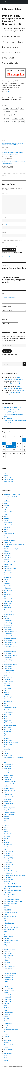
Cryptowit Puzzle (9, 586)
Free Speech (7, 688)
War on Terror (8, 1053)
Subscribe (7, 351)
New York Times (9, 834)
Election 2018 (8, 636)
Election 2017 (8, 633)
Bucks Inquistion (9, 533)
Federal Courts (8, 681)
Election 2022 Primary (10, 655)
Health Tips (7, 729)
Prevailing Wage (9, 929)
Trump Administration (11, 1029)
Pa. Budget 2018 (8, 879)
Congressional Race (10, 568)
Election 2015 (8, 627)
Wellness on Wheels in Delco (12, 407)
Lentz (5, 792)
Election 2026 (8, 668)
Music (5, 829)
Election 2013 (8, 623)
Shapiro (6, 986)
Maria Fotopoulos (9, 808)
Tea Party (7, 1008)
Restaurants (7, 951)
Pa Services (7, 877)
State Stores (7, 1001)
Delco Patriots (8, 601)
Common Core (8, 564)
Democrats (7, 605)
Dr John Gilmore (9, 614)
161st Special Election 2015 (12, 494)
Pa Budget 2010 (8, 851)
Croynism (7, 583)
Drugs (5, 616)
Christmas (7, 555)
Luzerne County (9, 803)
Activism (6, 505)
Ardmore (6, 507)
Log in (6, 475)
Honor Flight (8, 740)
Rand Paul (7, 938)
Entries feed (7, 477)
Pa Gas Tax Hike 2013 (10, 871)
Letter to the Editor (10, 797)
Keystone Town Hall (10, 781)
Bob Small (7, 527)
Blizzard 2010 (8, 523)
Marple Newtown (9, 810)
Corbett (6, 575)
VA (4, 1051)
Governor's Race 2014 (10, 707)
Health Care (7, 727)
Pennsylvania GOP (9, 895)
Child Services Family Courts (12, 549)
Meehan (6, 816)
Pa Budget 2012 (8, 855)
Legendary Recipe (9, 790)
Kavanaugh (7, 779)
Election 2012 (8, 620)
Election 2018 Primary (10, 638)
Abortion (6, 499)
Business (6, 536)
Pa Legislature (8, 873)
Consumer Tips (8, 573)
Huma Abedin (8, 744)
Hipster (6, 734)
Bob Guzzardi (8, 525)
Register (6, 473)
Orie (5, 849)
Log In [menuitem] (2, 1)
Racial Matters (8, 936)
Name (4, 217)
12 (10, 446)
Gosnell (6, 705)
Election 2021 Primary (10, 651)
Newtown (7, 836)
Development (8, 607)
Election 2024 (8, 662)
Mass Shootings (9, 814)
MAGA (6, 805)
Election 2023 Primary (10, 660)
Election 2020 (8, 644)
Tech (5, 1010)
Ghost (5, 699)
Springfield (7, 995)
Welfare (6, 1058)
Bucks (5, 531)
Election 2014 (8, 625)
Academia (7, 501)
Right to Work (8, 953)
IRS (5, 762)
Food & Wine (8, 686)
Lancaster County (9, 784)
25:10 (9, 92)
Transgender (8, 1023)
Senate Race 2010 (9, 977)
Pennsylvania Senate (10, 903)
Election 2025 (8, 666)
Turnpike (6, 1036)
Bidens (6, 516)
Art (5, 509)
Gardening (7, 694)
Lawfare (6, 786)
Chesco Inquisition (9, 540)
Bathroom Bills (8, 512)
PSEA (5, 932)
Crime (5, 581)
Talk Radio (7, 1003)
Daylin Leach (8, 590)
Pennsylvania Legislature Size (13, 901)
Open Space (7, 847)
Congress (6, 566)
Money (6, 823)
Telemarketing (8, 1012)
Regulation (7, 942)
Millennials (7, 821)
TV (4, 1038)
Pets (5, 908)
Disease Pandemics (9, 612)
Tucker (6, 1034)
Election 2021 (8, 649)
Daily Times (7, 588)
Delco (5, 597)
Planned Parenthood (10, 916)
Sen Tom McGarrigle (10, 973)
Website (4, 232)
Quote (5, 934)
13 (14, 446)
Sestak (6, 984)
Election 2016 (8, 629)
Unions (6, 1047)
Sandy (6, 964)
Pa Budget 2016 (8, 864)
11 (7, 446)
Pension (6, 905)
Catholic (6, 538)
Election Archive (9, 670)
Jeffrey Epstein (8, 764)
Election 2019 (8, 640)
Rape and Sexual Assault (11, 940)
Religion (6, 945)
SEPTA (6, 982)
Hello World (7, 731)
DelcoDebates (8, 603)
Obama (6, 838)
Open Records (8, 845)
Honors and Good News (11, 742)
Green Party (7, 710)
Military (6, 818)
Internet (6, 760)
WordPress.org (8, 481)
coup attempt (8, 577)
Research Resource (9, 949)
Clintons (6, 560)
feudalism (7, 684)
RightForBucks (8, 955)
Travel (6, 1025)
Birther (6, 520)
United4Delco (8, 1049)
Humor (6, 747)
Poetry (6, 918)
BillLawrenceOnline (11, 9)
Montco (6, 825)
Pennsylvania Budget (10, 884)
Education (7, 618)
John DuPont (8, 768)
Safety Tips (7, 958)
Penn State (7, 882)
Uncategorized (8, 1045)
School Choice (8, 969)
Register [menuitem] (7, 1)
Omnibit (6, 842)
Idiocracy (6, 753)
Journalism (7, 771)
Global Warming (9, 701)
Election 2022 (8, 653)
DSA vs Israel (20, 390)
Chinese (6, 551)
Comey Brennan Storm (11, 562)
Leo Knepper (8, 794)
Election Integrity (9, 673)
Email (4, 224)
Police (5, 921)
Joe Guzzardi (8, 766)
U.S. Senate (7, 1040)
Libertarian (7, 799)
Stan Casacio (8, 997)
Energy (6, 675)
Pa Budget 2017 (8, 866)
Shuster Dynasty (9, 990)
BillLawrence (7, 173)
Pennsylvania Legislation (11, 899)
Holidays (6, 738)
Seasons (6, 971)
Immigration (8, 755)
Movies (6, 827)
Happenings (7, 721)
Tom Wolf (7, 1014)
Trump (6, 1027)
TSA (5, 1032)
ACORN (6, 503)
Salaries (6, 960)
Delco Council (8, 599)
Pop (5, 925)
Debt (5, 592)
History (6, 736)
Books (6, 529)
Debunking (7, 594)
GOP (5, 703)
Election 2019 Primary (10, 642)
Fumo (5, 690)
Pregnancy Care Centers (11, 927)
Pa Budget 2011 (8, 853)
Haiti (5, 718)
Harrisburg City (8, 723)
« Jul (7, 459)
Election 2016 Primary (10, 631)
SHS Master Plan (9, 988)
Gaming (6, 692)
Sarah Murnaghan (9, 966)
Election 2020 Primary (10, 647)
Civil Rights (7, 557)
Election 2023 (8, 657)
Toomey (6, 1016)
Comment (5, 193)
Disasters (6, 610)
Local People (7, 801)
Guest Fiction (8, 714)
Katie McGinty (8, 777)
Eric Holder (7, 679)
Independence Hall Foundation (13, 757)
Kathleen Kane (8, 775)
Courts (6, 579)
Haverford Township (10, 725)
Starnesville (7, 999)
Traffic (6, 1021)
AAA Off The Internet (10, 496)
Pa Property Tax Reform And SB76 (14, 875)
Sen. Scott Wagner (9, 975)
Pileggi (6, 914)
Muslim (6, 831)
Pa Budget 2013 (8, 858)
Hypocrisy (7, 749)
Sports (6, 992)
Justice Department (10, 773)
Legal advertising (9, 788)
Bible (5, 514)
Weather (6, 1056)
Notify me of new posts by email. (12, 246)
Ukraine (6, 1042)
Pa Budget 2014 (8, 860)
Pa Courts (7, 868)
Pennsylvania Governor (11, 897)
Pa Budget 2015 (8, 862)
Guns (5, 716)
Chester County (8, 542)
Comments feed (8, 479)
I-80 (5, 751)
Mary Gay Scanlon (9, 812)
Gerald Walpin (8, 697)
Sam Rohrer (7, 962)
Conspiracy (7, 570)
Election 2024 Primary (10, 664)
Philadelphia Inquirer (10, 912)
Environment (8, 677)
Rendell (6, 947)
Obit (5, 840)
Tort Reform (7, 1019)
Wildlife (6, 1060)
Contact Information (10, 298)
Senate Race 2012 (9, 979)
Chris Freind (7, 553)
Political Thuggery (9, 923)
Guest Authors (8, 712)
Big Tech (6, 518)
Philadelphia (7, 910)
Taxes (5, 1006)
